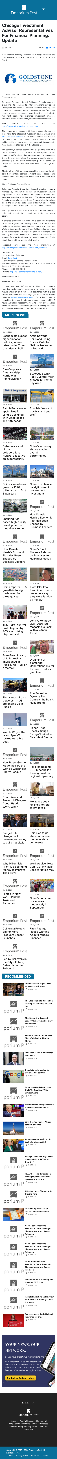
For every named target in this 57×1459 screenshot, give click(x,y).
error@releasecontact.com (22, 297)
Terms (10, 1455)
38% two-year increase (12, 136)
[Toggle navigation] (43, 9)
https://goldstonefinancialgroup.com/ (26, 272)
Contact (45, 1455)
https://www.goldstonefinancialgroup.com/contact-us (25, 247)
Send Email (12, 258)
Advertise (35, 1455)
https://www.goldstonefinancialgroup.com (20, 126)
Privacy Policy (22, 1455)
